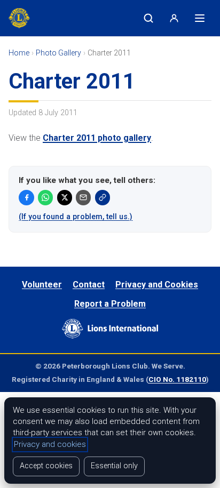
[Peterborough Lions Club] (22, 18)
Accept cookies (46, 465)
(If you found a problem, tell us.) (75, 216)
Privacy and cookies (50, 444)
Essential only (114, 465)
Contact (89, 284)
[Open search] (148, 18)
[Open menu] (199, 18)
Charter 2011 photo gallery (97, 138)
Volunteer (42, 284)
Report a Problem (110, 304)
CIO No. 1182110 (177, 379)
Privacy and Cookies (156, 284)
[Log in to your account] (174, 18)
